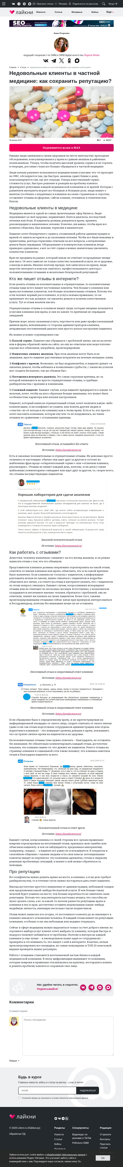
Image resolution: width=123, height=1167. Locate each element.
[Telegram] (53, 60)
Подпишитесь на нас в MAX (61, 147)
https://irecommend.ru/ (68, 545)
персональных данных (78, 1098)
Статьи (58, 12)
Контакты (105, 1139)
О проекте (105, 1134)
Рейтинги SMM (80, 1143)
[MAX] (77, 60)
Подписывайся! (47, 988)
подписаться (88, 1090)
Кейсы (95, 12)
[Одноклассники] (69, 60)
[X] (61, 60)
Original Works (92, 55)
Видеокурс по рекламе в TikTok (81, 1136)
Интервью (77, 12)
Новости (40, 12)
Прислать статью (105, 1146)
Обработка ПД (17, 1134)
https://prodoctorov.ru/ (68, 449)
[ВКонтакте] (46, 60)
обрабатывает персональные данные (65, 1154)
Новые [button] (13, 1061)
